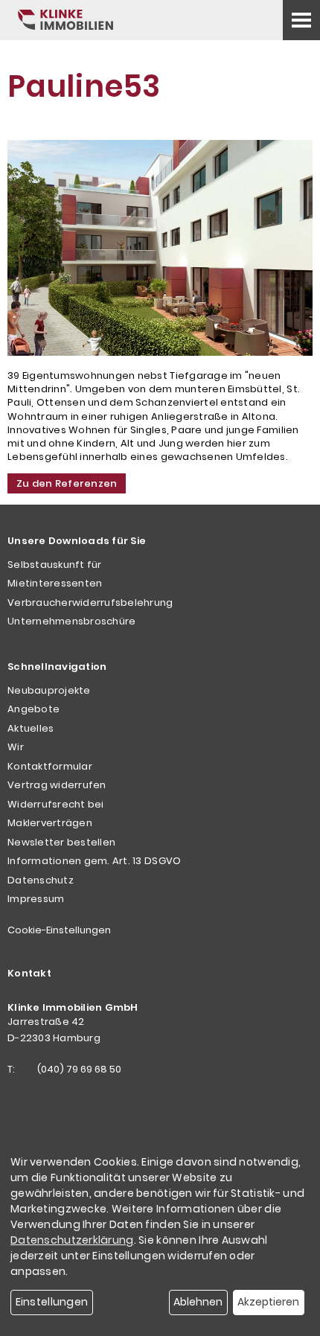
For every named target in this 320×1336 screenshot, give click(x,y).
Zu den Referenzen (66, 483)
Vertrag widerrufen (56, 785)
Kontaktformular (49, 766)
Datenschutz (40, 880)
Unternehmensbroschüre (71, 621)
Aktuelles (30, 728)
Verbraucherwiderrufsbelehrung (90, 602)
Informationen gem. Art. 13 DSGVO (94, 861)
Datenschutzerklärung (72, 1240)
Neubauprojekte (49, 690)
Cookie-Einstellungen (59, 930)
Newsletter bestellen (61, 842)
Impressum (35, 899)
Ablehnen (198, 1301)
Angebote (33, 709)
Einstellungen (52, 1301)
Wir (15, 747)
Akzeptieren (268, 1301)
